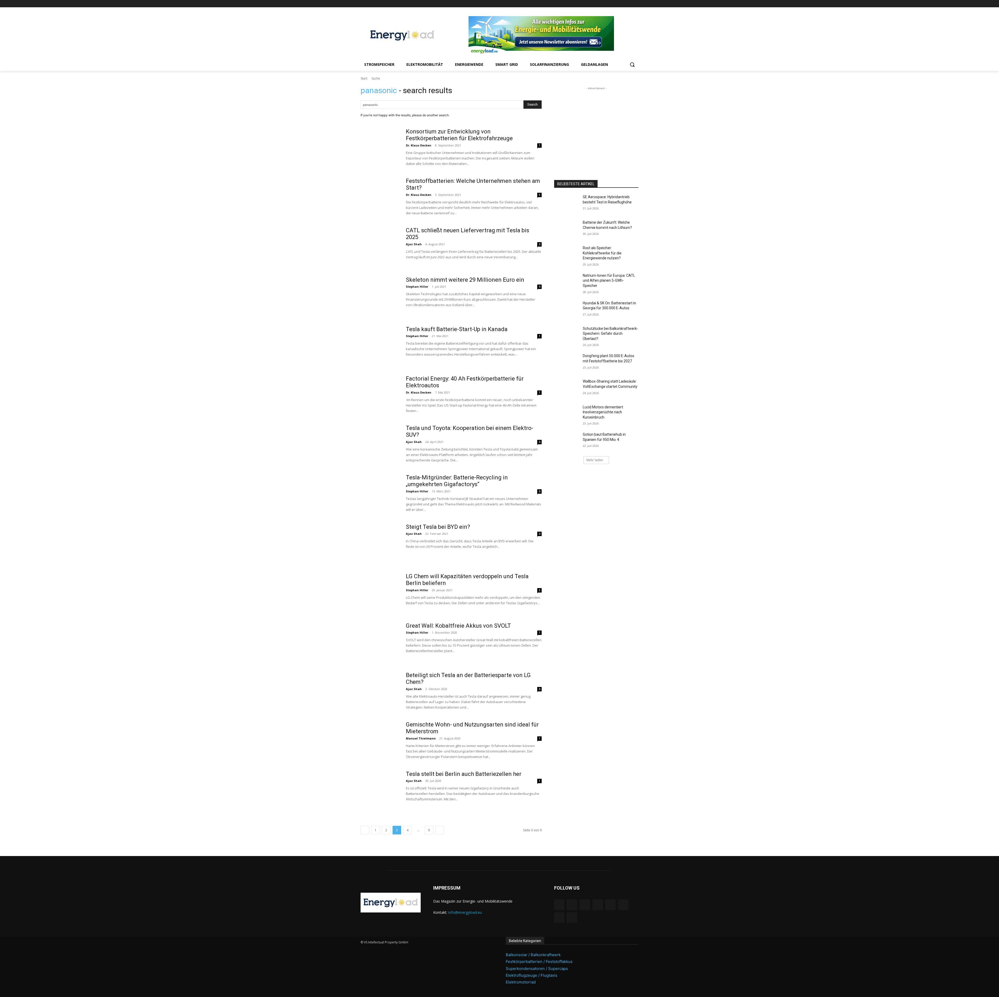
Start (364, 78)
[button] (632, 64)
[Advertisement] (596, 123)
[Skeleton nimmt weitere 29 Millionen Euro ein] (380, 296)
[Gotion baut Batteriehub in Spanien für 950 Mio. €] (566, 441)
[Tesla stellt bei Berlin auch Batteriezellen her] (380, 790)
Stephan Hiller (417, 286)
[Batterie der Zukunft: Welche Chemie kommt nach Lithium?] (566, 229)
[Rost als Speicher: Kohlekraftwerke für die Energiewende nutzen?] (566, 254)
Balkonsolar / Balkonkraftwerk (533, 954)
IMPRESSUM (446, 888)
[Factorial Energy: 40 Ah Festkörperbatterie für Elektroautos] (380, 394)
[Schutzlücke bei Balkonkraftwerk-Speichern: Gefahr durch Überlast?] (566, 335)
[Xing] (635, 4)
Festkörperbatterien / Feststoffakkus (539, 961)
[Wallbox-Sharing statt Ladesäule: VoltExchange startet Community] (566, 388)
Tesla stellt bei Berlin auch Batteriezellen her (463, 774)
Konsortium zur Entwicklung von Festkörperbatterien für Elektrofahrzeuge (459, 134)
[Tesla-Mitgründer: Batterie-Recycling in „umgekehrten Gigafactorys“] (380, 493)
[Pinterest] (607, 4)
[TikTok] (621, 4)
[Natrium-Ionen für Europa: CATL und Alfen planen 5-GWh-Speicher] (566, 282)
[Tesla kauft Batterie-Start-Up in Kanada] (380, 345)
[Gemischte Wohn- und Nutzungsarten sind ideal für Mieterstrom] (380, 740)
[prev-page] (365, 830)
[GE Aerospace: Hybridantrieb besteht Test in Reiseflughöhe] (566, 203)
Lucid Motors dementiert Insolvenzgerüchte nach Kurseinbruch (603, 412)
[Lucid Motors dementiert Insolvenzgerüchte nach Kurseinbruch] (566, 413)
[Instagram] (592, 4)
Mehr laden (594, 460)
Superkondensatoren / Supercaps (537, 968)
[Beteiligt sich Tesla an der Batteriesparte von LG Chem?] (380, 691)
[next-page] (439, 830)
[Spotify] (614, 4)
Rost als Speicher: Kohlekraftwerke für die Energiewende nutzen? (602, 253)
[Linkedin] (599, 4)
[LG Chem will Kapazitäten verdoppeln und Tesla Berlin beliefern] (380, 592)
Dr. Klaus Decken (418, 145)
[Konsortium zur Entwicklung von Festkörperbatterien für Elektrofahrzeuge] (380, 147)
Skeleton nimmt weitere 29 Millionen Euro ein (465, 279)
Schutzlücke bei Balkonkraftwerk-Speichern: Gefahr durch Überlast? (610, 333)
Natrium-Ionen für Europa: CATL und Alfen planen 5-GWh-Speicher (609, 280)
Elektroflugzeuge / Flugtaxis (531, 975)
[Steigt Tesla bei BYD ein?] (380, 543)
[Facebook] (585, 4)
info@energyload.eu (465, 912)
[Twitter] (628, 4)
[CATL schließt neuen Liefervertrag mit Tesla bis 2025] (380, 246)
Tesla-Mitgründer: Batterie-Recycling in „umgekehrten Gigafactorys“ (457, 480)
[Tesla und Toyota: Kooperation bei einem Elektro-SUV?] (380, 444)
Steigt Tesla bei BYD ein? (438, 527)
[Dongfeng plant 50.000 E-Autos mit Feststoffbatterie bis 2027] (566, 362)
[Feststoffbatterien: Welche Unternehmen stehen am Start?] (380, 197)
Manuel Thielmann (421, 738)
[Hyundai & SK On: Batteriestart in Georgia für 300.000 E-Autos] (566, 309)
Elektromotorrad (521, 982)
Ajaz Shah (414, 244)
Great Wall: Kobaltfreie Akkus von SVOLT (458, 625)
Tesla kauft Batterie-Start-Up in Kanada (457, 329)
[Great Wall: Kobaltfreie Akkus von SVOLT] (380, 641)
